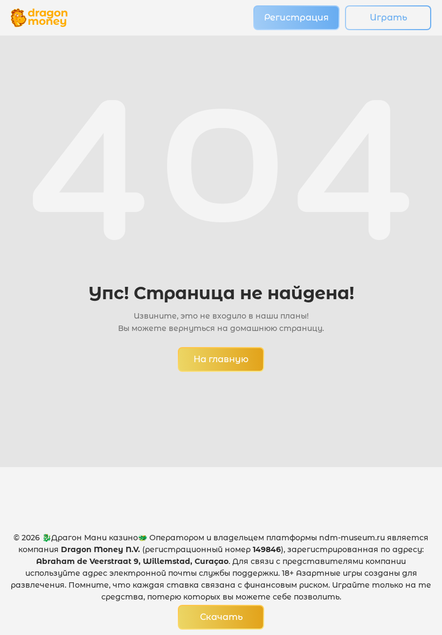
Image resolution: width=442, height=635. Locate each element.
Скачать (221, 617)
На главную (221, 359)
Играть (388, 17)
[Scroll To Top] (410, 568)
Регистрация (296, 17)
